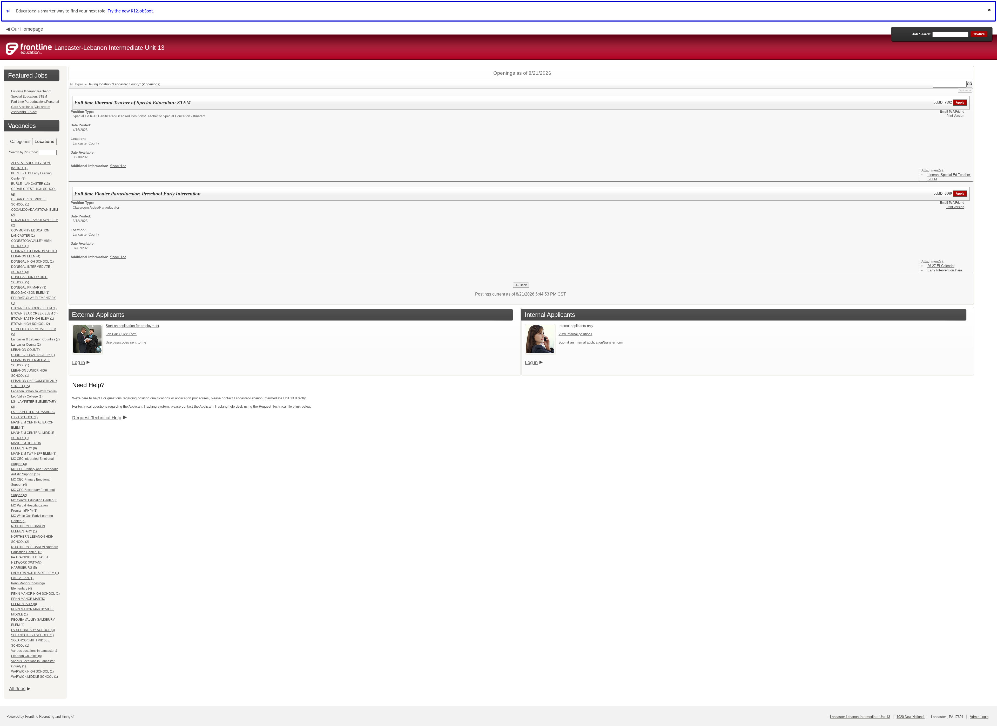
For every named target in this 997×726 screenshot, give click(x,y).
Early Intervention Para (944, 270)
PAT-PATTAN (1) (22, 578)
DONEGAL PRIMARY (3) (28, 287)
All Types (77, 84)
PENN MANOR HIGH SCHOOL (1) (35, 593)
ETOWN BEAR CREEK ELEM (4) (34, 313)
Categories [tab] (20, 141)
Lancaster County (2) (26, 344)
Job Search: (921, 34)
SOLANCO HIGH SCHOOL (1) (32, 635)
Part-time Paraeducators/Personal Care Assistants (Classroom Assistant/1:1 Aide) (35, 107)
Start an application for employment (132, 326)
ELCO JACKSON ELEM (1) (30, 292)
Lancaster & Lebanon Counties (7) (35, 339)
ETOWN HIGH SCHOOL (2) (30, 324)
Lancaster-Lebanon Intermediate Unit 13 (860, 717)
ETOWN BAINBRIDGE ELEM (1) (34, 308)
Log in (78, 362)
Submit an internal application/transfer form (590, 342)
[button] (990, 11)
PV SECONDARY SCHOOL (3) (33, 630)
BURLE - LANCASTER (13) (30, 184)
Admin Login (979, 717)
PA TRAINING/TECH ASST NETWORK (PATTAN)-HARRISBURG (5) (29, 563)
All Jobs (17, 688)
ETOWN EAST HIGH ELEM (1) (32, 318)
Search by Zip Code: (23, 152)
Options (963, 90)
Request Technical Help (96, 417)
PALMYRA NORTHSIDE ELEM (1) (35, 573)
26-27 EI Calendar (940, 266)
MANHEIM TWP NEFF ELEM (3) (33, 453)
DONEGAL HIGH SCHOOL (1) (32, 261)
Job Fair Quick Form (121, 334)
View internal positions (575, 334)
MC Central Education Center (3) (34, 500)
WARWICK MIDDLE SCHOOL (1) (34, 677)
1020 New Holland (911, 717)
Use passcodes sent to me (126, 342)
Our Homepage (27, 29)
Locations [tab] (44, 141)
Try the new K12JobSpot (130, 11)
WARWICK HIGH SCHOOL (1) (32, 671)
